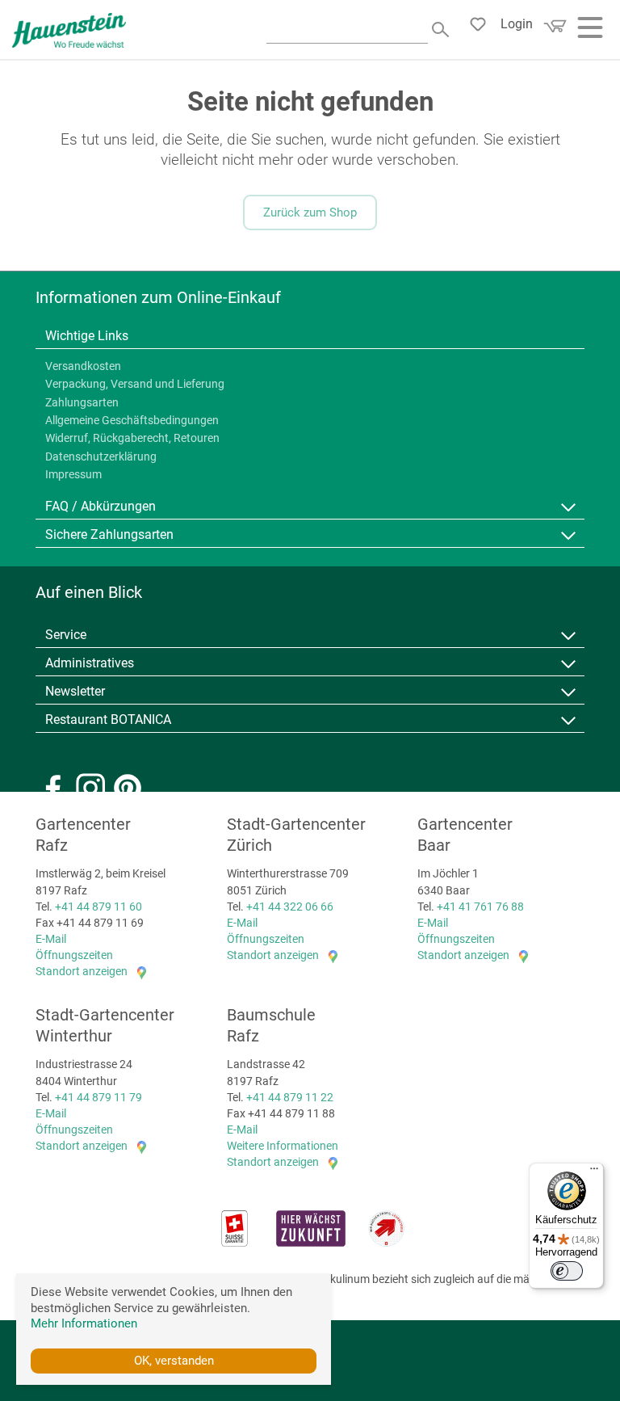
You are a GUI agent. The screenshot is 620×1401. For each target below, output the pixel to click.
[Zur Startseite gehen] (69, 30)
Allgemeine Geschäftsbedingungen (132, 420)
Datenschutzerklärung (101, 456)
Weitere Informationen (282, 1145)
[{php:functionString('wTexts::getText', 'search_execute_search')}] (442, 28)
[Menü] (594, 1172)
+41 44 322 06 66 (289, 906)
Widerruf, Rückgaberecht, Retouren (132, 437)
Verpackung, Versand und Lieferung (134, 383)
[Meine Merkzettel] (482, 28)
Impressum (73, 474)
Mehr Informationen (84, 1323)
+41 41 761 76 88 (480, 906)
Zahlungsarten (82, 402)
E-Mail (51, 938)
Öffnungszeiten (74, 955)
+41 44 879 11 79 (98, 1097)
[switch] (567, 1271)
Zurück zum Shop (310, 212)
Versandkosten (83, 366)
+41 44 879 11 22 (289, 1097)
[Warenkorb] (553, 31)
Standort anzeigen (82, 971)
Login (517, 24)
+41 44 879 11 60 (98, 906)
